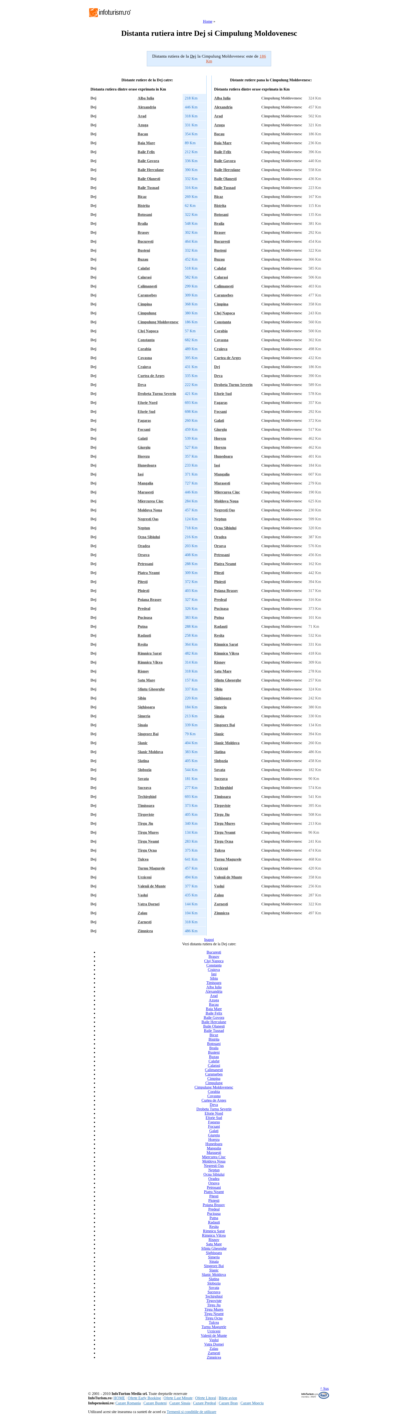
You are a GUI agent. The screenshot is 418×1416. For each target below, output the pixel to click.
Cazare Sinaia (179, 1403)
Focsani (144, 429)
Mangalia (145, 483)
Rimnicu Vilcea (150, 662)
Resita (143, 644)
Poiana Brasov (150, 600)
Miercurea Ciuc (151, 501)
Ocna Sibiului (149, 537)
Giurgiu (144, 447)
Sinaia (143, 725)
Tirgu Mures (148, 832)
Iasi (140, 474)
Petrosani (145, 564)
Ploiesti (143, 591)
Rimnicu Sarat (150, 653)
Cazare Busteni (155, 1403)
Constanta (146, 340)
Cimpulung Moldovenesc (158, 322)
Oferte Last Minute (178, 1398)
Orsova (143, 555)
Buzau (143, 259)
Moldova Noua (150, 510)
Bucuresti (145, 241)
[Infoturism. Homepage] (110, 17)
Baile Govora (148, 161)
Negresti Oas (148, 519)
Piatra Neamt (149, 573)
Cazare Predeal (204, 1403)
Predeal (144, 608)
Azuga (143, 125)
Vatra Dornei (148, 904)
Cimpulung (147, 313)
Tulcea (143, 859)
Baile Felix (146, 152)
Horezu (144, 456)
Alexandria (147, 107)
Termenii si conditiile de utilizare (191, 1412)
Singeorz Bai (148, 734)
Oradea (144, 546)
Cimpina (145, 304)
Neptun (144, 528)
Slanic (143, 743)
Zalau (142, 913)
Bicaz (142, 197)
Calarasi (144, 277)
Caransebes (147, 295)
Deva (142, 385)
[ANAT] (315, 1398)
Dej (217, 367)
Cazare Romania (128, 1403)
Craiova (144, 367)
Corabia (144, 349)
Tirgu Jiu (145, 823)
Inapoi (209, 940)
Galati (143, 438)
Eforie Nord (147, 403)
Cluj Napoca (148, 331)
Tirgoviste (146, 814)
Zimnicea (145, 931)
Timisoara (146, 805)
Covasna (145, 358)
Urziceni (144, 877)
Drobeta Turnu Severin (157, 394)
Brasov (143, 232)
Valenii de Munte (152, 886)
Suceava (144, 788)
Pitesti (143, 582)
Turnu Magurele (151, 868)
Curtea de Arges (151, 376)
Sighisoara (146, 707)
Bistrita (144, 206)
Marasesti (146, 492)
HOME (119, 1398)
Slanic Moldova (150, 752)
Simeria (144, 716)
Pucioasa (145, 617)
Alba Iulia (146, 98)
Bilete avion (228, 1398)
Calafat (144, 268)
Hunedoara (147, 465)
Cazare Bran (228, 1403)
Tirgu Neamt (148, 841)
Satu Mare (146, 680)
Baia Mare (146, 143)
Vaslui (143, 895)
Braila (143, 223)
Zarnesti (144, 922)
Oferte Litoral (205, 1398)
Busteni (144, 250)
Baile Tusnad (148, 188)
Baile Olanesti (149, 179)
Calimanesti (147, 286)
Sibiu (142, 698)
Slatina (143, 761)
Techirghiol (147, 797)
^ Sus (324, 1388)
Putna (143, 626)
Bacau (143, 134)
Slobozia (144, 770)
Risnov (143, 671)
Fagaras (144, 420)
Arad (142, 116)
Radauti (144, 635)
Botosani (145, 214)
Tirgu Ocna (147, 850)
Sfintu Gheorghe (151, 689)
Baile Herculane (151, 170)
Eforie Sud (146, 411)
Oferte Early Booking (144, 1398)
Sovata (143, 779)
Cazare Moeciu (252, 1403)
